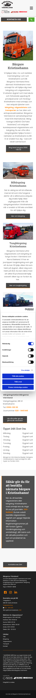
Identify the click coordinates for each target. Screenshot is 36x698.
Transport (6, 644)
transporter (10, 110)
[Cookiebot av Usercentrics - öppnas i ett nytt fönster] (25, 309)
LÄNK (20, 610)
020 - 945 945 (21, 410)
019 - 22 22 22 (12, 629)
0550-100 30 (12, 407)
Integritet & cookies (8, 682)
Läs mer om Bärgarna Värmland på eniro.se (18, 694)
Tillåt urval (18, 381)
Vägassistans (7, 641)
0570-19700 (11, 627)
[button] (31, 8)
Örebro (5, 629)
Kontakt (5, 646)
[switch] (31, 349)
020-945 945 (16, 617)
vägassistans (20, 107)
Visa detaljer (25, 370)
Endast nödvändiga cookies (18, 387)
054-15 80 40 (13, 620)
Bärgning (6, 639)
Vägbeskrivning (8, 605)
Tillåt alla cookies (18, 376)
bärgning (9, 107)
